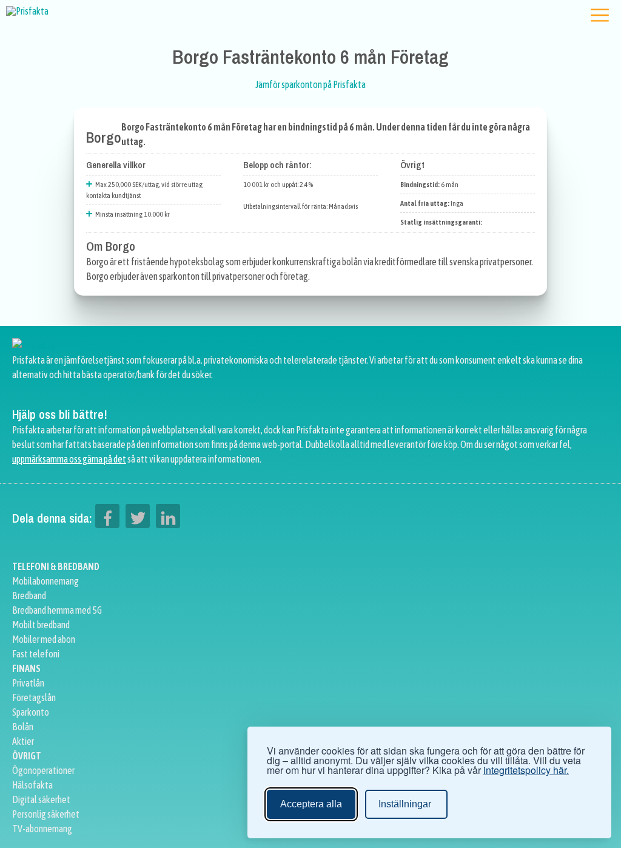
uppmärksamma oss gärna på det (69, 458)
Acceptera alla (311, 804)
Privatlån (28, 682)
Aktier (23, 741)
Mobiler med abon (43, 639)
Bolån (22, 726)
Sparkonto (30, 712)
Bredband (29, 595)
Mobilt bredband (41, 624)
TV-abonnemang (42, 828)
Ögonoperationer (43, 770)
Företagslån (34, 697)
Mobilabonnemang (45, 580)
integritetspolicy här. (526, 770)
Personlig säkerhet (45, 814)
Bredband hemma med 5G (57, 610)
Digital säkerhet (41, 799)
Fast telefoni (35, 653)
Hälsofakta (32, 784)
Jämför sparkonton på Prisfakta (310, 84)
